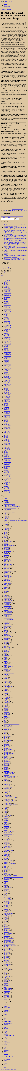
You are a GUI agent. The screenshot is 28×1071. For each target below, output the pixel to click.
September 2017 (7, 416)
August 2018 (7, 401)
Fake (5, 657)
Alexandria (6, 502)
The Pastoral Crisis (7, 1059)
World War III (7, 997)
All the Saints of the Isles (9, 505)
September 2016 (7, 432)
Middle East (6, 755)
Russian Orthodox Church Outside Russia (13, 877)
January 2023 (7, 338)
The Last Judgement (8, 938)
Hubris (5, 705)
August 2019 (7, 385)
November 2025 (7, 293)
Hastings (6, 687)
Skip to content (8, 1)
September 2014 (7, 464)
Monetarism (6, 763)
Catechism (6, 553)
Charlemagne (7, 559)
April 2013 (6, 487)
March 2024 (6, 319)
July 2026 (6, 282)
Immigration (6, 712)
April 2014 (6, 471)
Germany (6, 677)
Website (5, 5)
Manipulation (7, 745)
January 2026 (7, 290)
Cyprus (5, 595)
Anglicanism (7, 509)
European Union (7, 647)
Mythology (6, 769)
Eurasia (5, 643)
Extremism (6, 651)
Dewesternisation (8, 618)
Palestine (6, 808)
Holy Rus (6, 698)
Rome (5, 866)
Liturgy (5, 738)
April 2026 (6, 286)
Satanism (6, 881)
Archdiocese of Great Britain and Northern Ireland (15, 520)
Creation (6, 591)
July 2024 (6, 314)
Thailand (6, 926)
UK (4, 975)
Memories (6, 748)
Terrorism (6, 925)
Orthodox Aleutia (8, 796)
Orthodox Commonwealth (10, 797)
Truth (5, 968)
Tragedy (5, 961)
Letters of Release (8, 734)
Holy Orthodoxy (6, 1026)
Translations (6, 965)
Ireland (5, 721)
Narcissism (6, 771)
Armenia (6, 522)
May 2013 (6, 486)
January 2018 (7, 411)
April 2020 (6, 374)
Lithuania (6, 737)
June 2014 (6, 468)
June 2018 (6, 404)
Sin (4, 894)
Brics (5, 540)
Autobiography (7, 526)
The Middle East (7, 940)
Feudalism (6, 662)
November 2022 (7, 341)
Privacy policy (7, 6)
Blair (5, 536)
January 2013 (7, 491)
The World (6, 957)
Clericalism (6, 575)
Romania (6, 862)
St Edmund (6, 910)
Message (6, 254)
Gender (5, 671)
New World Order (8, 787)
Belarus (5, 533)
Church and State (8, 564)
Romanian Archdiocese (9, 863)
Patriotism (6, 820)
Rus (4, 871)
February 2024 (7, 321)
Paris (5, 814)
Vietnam (6, 983)
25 (4, 272)
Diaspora (6, 622)
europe (5, 1018)
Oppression (6, 795)
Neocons (6, 780)
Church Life (6, 565)
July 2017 (6, 419)
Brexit (5, 539)
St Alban (6, 906)
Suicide (5, 921)
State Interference (8, 914)
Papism (5, 811)
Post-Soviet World (8, 834)
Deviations (6, 616)
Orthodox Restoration (9, 800)
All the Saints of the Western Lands (12, 506)
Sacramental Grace (8, 879)
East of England (7, 624)
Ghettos (5, 679)
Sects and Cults (7, 887)
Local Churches (7, 740)
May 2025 (6, 301)
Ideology (6, 709)
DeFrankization (7, 606)
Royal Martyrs (7, 869)
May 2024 (6, 317)
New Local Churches (7, 1032)
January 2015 (7, 459)
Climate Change (7, 576)
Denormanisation (8, 611)
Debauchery (6, 599)
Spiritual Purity (7, 905)
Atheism (6, 524)
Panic (5, 810)
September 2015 (7, 448)
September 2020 (7, 368)
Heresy (5, 690)
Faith (5, 654)
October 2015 (7, 447)
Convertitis (6, 585)
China (5, 561)
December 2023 (7, 323)
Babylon (6, 530)
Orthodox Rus (7, 801)
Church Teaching (8, 567)
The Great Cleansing (7, 1057)
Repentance (6, 851)
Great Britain (7, 683)
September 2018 (7, 400)
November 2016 (7, 429)
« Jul (2, 275)
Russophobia (7, 878)
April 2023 (6, 334)
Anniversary (6, 510)
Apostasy (6, 517)
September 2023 (7, 327)
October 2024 (7, 310)
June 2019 (6, 388)
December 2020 (7, 364)
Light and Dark (7, 736)
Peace (5, 1037)
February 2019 (7, 393)
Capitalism (6, 549)
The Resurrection (8, 949)
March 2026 (6, 287)
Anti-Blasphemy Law (9, 512)
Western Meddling (8, 989)
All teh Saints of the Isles (9, 504)
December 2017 (7, 412)
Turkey (5, 972)
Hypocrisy (6, 706)
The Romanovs (7, 950)
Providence (6, 842)
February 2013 (7, 490)
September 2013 (7, 480)
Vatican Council (7, 980)
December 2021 (7, 353)
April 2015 (6, 455)
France (5, 667)
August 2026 (7, 281)
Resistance (5, 1044)
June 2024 (6, 315)
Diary (5, 620)
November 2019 (7, 381)
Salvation (6, 1048)
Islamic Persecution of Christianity (12, 724)
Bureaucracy (7, 547)
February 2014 (7, 474)
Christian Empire (6, 1010)
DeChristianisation (8, 603)
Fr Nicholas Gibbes (8, 666)
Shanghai (6, 893)
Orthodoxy (6, 805)
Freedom (6, 669)
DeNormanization (8, 612)
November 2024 (7, 309)
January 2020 (7, 378)
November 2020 (7, 365)
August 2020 (7, 369)
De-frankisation (7, 598)
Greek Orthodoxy (8, 686)
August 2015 (7, 450)
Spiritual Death (7, 903)
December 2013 (7, 476)
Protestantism (7, 839)
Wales (5, 984)
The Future (6, 937)
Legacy (5, 733)
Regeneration (7, 846)
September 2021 (7, 356)
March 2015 (6, 456)
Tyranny (6, 973)
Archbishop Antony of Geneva (11, 518)
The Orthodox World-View (10, 945)
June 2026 (6, 283)
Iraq (4, 720)
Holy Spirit (6, 700)
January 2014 (7, 475)
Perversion (6, 824)
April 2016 (6, 439)
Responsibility (7, 852)
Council (5, 588)
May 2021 (6, 358)
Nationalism (6, 775)
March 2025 (6, 303)
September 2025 (7, 295)
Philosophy (6, 827)
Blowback (6, 537)
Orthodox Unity (7, 803)
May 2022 (6, 349)
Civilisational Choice (8, 571)
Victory (5, 981)
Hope (5, 704)
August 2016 (7, 433)
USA (5, 979)
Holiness (6, 695)
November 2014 (7, 462)
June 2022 (6, 348)
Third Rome (6, 960)
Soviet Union (7, 902)
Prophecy (6, 838)
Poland (5, 830)
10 (3, 268)
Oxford (5, 807)
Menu (2, 1)
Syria (5, 924)
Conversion (6, 584)
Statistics (6, 210)
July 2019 (6, 386)
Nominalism (6, 788)
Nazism (5, 779)
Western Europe (7, 988)
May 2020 (6, 373)
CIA (5, 569)
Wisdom (5, 993)
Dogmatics (6, 623)
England (6, 634)
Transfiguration (7, 962)
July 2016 (6, 435)
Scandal (5, 883)
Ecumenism (6, 627)
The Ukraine (7, 954)
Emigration (6, 631)
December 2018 (7, 396)
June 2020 (6, 372)
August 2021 (7, 357)
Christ (5, 563)
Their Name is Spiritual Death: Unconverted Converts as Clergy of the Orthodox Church (14, 259)
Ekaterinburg (7, 628)
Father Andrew (23, 210)
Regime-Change (7, 847)
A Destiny (6, 253)
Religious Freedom (8, 850)
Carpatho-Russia (7, 551)
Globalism (6, 681)
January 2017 (7, 427)
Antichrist (6, 513)
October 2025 (7, 294)
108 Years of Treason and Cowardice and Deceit (15, 255)
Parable (5, 812)
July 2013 (6, 483)
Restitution (6, 854)
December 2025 (7, 291)
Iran (4, 718)
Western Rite (7, 991)
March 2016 (6, 440)
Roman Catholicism (8, 860)
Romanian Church (8, 865)
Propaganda (6, 836)
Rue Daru (6, 870)
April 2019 (6, 391)
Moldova (6, 760)
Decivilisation (7, 604)
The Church (6, 929)
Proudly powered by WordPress (8, 1069)
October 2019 (7, 382)
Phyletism (6, 828)
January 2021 (7, 362)
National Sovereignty (9, 773)
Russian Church (7, 874)
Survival (6, 922)
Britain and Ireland (8, 541)
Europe (5, 646)
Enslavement (7, 635)
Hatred (5, 689)
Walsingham (6, 985)
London (5, 741)
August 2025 (7, 297)
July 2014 (6, 467)
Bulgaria (6, 544)
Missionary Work (8, 757)
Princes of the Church (12, 875)
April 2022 (6, 350)
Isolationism (6, 728)
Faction (5, 653)
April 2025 (6, 302)
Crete (5, 592)
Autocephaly (7, 528)
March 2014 (6, 472)
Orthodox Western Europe (10, 804)
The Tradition (7, 953)
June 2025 (6, 299)
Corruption (6, 587)
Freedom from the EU (8, 1023)
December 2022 (7, 340)
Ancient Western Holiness (10, 508)
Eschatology (6, 639)
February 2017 (7, 425)
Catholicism (6, 555)
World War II (7, 996)
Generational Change (9, 673)
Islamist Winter (7, 725)
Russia (5, 873)
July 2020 (6, 370)
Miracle (5, 756)
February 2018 (7, 409)
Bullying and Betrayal (9, 545)
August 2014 (7, 466)
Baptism (5, 532)
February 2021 (7, 361)
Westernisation (7, 992)
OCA (5, 793)
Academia (6, 500)
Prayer (5, 835)
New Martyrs (7, 784)
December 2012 (7, 492)
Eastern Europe (7, 626)
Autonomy (6, 529)
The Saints (6, 952)
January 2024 (7, 322)
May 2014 (6, 470)
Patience (6, 818)
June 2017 (6, 420)
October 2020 (7, 366)
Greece (5, 685)
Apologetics (6, 1004)
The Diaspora (7, 930)
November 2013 (7, 478)
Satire (5, 882)
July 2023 (6, 330)
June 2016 (6, 436)
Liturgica (5, 1031)
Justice (5, 730)
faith (4, 1019)
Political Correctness (8, 831)
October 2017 (7, 415)
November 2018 (7, 397)
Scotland (6, 886)
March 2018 (6, 408)
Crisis (5, 594)
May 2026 (6, 285)
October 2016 (7, 431)
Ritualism (6, 859)
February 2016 (7, 441)
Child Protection (7, 560)
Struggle (6, 918)
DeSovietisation (7, 614)
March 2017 (6, 424)
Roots (5, 867)
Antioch (5, 514)
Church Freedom (7, 1011)
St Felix (5, 911)
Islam (5, 722)
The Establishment (8, 933)
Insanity (5, 716)
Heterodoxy (6, 691)
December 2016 (7, 428)
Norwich (6, 1034)
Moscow (6, 767)
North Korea (7, 791)
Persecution (6, 823)
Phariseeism (6, 826)
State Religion (7, 915)
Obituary (6, 792)
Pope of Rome (7, 832)
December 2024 (7, 307)
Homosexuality (7, 702)
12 (5, 268)
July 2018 (6, 403)
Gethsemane (6, 678)
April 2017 (6, 423)
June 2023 (6, 331)
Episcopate (6, 638)
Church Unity (7, 568)
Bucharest (6, 543)
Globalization (7, 682)
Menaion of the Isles (8, 750)
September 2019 (7, 384)
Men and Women (8, 749)
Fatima (5, 661)
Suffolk (5, 920)
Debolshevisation (8, 600)
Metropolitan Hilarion (9, 753)
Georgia (5, 675)
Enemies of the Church (9, 632)
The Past (6, 946)
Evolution (6, 649)
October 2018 (7, 399)
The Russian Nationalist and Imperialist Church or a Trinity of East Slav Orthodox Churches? (15, 236)
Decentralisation (7, 602)
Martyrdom (6, 746)
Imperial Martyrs (7, 713)
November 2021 (7, 354)
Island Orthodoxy (8, 726)
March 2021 (6, 360)
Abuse (5, 498)
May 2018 (6, 405)
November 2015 (7, 446)
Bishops (5, 535)
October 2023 (7, 326)
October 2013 (7, 479)
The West (6, 956)
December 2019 (7, 380)
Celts (5, 557)
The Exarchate (7, 934)
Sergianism (6, 891)
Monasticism (7, 761)
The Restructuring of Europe (10, 257)
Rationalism (6, 843)
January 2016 (7, 443)
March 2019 (6, 392)
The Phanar (6, 948)
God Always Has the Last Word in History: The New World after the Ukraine (15, 228)
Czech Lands (7, 596)
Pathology (6, 816)
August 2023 (7, 329)
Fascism (5, 659)
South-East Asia (7, 899)
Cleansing (6, 572)
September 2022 (7, 344)
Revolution (6, 858)
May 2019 (6, 389)
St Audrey (6, 909)
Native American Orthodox (10, 776)
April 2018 (6, 407)
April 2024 (6, 318)
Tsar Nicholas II (7, 969)
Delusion (6, 610)
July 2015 (6, 451)
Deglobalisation (7, 608)
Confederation (7, 581)
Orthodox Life (7, 799)
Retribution (6, 856)
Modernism (6, 759)
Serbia (5, 890)
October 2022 (7, 342)
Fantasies (6, 658)
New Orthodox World (9, 785)
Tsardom (6, 971)
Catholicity (6, 556)
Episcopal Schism (8, 636)
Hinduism (6, 693)
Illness (5, 710)
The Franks (6, 936)
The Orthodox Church (17, 209)
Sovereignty (6, 901)
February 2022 (7, 352)
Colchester (6, 579)
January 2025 (7, 306)
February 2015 (7, 458)
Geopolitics (6, 674)
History (5, 694)
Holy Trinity (6, 701)
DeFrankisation (10, 619)
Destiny (5, 615)
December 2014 (7, 460)
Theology (6, 958)
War (5, 987)
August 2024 (7, 313)
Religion (6, 848)
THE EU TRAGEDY (15, 217)
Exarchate (6, 650)
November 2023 (7, 325)
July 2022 (6, 346)
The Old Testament (8, 942)
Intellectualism (7, 717)
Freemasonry (7, 670)
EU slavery (6, 642)
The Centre (6, 928)
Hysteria (6, 708)
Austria (5, 525)
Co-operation (7, 577)
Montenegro (6, 764)
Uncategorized (7, 976)
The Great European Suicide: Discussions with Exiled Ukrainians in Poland (15, 225)
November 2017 (7, 413)
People (5, 822)
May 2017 (6, 421)
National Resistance (8, 772)
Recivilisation (7, 844)
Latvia (5, 732)
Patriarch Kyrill (7, 819)
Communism (7, 580)
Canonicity (6, 548)
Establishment (7, 640)
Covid (5, 590)
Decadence (5, 1016)
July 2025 (6, 298)
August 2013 (7, 482)
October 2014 (7, 463)
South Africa (7, 897)
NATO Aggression (8, 777)
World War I (6, 995)
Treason (5, 966)
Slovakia (6, 895)
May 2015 (6, 454)
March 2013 (6, 488)
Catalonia (6, 552)
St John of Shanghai (8, 913)
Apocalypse (6, 516)
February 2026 (7, 289)
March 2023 (6, 336)
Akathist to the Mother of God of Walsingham (14, 240)
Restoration (6, 855)
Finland (5, 665)
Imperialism (6, 714)
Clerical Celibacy (8, 573)
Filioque (5, 663)
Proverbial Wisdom (8, 840)
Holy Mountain (7, 697)
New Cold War (7, 783)
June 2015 (6, 452)
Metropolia (6, 752)
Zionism (5, 999)
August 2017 (7, 417)
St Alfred (6, 907)
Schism (5, 885)
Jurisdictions (6, 729)
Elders (5, 630)
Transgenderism (7, 964)
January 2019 (7, 395)
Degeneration (7, 607)
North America (7, 789)
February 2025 (7, 305)
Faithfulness (6, 655)
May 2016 (6, 437)
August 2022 (7, 345)
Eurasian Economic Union (10, 645)
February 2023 (7, 337)
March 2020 (6, 376)
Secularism (6, 889)
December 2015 (7, 444)
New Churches (7, 781)
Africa (5, 501)
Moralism (6, 765)
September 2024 (7, 311)
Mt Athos (6, 768)
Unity (5, 977)
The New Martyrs (8, 941)
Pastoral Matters (7, 815)
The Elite (6, 932)
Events (5, 4)
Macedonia (6, 744)
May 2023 (6, 333)
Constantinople (7, 583)
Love (5, 742)
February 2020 (7, 377)
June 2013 (6, 484)
